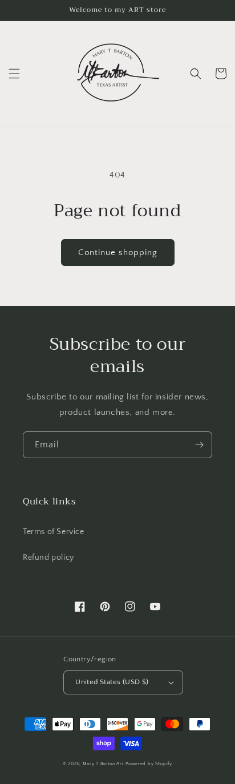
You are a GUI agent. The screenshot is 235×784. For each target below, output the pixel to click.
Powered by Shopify (148, 763)
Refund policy (48, 557)
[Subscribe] (199, 444)
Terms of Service (53, 531)
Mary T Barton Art (103, 763)
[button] (14, 73)
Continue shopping (117, 252)
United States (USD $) (111, 682)
